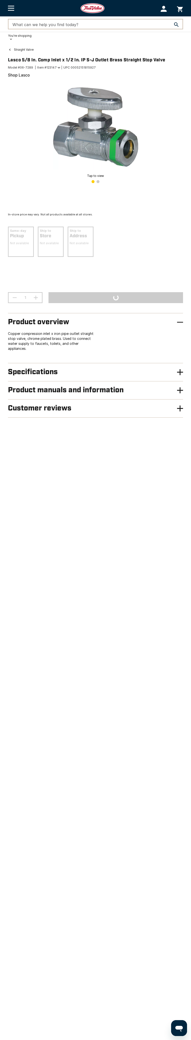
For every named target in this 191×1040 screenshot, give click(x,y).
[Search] (176, 24)
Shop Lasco (19, 75)
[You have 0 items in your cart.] (180, 8)
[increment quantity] (36, 297)
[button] (164, 9)
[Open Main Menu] (11, 8)
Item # (47, 67)
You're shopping (20, 36)
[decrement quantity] (14, 297)
